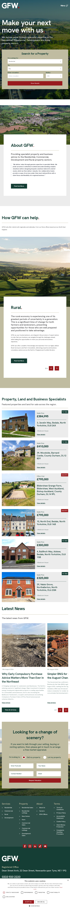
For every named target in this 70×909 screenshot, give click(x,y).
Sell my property (33, 757)
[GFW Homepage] (10, 5)
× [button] (68, 880)
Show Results (35, 83)
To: (9, 65)
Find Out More (19, 186)
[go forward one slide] (57, 368)
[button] (35, 906)
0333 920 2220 (11, 877)
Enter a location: (13, 73)
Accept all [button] (28, 902)
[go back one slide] (51, 368)
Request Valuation (35, 780)
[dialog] (35, 893)
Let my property (54, 757)
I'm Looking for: (13, 58)
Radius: (48, 73)
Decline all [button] (41, 902)
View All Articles (10, 710)
